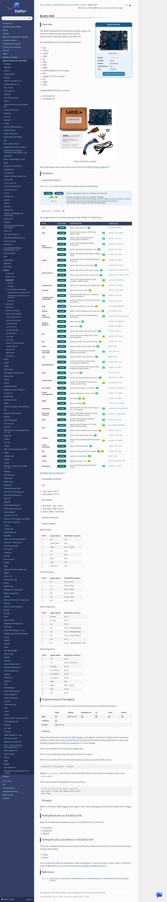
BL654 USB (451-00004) (13, 314)
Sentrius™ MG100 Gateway (15, 343)
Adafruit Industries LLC (13, 81)
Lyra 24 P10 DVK (11, 323)
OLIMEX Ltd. (8, 529)
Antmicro (7, 113)
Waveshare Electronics (12, 742)
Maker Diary (8, 482)
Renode (7, 603)
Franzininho (8, 376)
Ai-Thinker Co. (9, 91)
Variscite (7, 725)
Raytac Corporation (11, 593)
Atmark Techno (10, 130)
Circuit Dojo (8, 179)
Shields (7, 644)
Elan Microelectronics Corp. (14, 238)
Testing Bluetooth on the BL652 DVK (18, 292)
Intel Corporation (10, 420)
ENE (5, 257)
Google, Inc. (8, 393)
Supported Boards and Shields (15, 61)
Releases (6, 776)
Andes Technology (11, 110)
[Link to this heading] (56, 16)
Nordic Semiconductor (12, 509)
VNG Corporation (10, 738)
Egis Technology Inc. (12, 234)
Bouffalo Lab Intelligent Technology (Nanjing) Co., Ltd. (15, 151)
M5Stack (7, 471)
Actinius (7, 77)
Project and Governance (12, 47)
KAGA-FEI (7, 436)
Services (6, 33)
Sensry (6, 637)
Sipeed (6, 657)
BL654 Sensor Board (12, 310)
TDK (5, 684)
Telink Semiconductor (12, 691)
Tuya (5, 708)
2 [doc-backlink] (47, 878)
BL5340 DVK (10, 274)
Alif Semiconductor (11, 98)
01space (7, 64)
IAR (5, 410)
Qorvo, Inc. (8, 576)
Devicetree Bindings (10, 791)
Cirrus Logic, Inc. (10, 183)
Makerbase (8, 478)
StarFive (7, 674)
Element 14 (8, 244)
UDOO (6, 715)
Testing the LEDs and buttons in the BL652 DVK (18, 297)
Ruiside (7, 613)
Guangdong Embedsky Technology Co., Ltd (12, 249)
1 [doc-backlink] (45, 878)
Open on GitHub (87, 8)
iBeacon (46, 833)
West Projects (8, 795)
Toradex (7, 701)
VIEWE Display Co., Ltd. (13, 735)
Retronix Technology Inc (13, 607)
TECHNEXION (9, 688)
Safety (5, 54)
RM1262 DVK (10, 353)
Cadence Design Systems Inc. (15, 176)
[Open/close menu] (1, 61)
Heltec (6, 403)
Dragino (7, 222)
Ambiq (6, 101)
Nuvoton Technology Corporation (17, 519)
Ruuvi (6, 617)
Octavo (6, 525)
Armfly (6, 123)
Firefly (6, 363)
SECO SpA (7, 627)
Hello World (68, 748)
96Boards (7, 67)
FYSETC (6, 379)
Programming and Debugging (17, 289)
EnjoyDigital (8, 260)
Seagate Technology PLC (13, 623)
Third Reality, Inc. (10, 694)
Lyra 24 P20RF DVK (12, 330)
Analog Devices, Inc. (12, 84)
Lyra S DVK (9, 340)
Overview (10, 283)
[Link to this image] (118, 53)
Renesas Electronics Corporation (16, 600)
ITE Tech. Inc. (9, 423)
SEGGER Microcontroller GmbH (16, 634)
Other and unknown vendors (15, 539)
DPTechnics (8, 219)
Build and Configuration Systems (15, 37)
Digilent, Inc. (9, 210)
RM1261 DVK (10, 349)
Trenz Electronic (10, 704)
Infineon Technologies (12, 413)
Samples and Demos (10, 57)
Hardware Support (10, 40)
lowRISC (7, 459)
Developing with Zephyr (12, 27)
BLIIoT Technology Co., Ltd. (14, 159)
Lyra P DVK (9, 336)
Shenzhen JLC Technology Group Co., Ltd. (16, 431)
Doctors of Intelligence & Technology (13, 214)
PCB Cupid (8, 549)
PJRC (5, 566)
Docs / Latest (45, 5)
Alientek (7, 94)
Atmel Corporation (11, 134)
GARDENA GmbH (10, 386)
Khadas (7, 439)
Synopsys (7, 661)
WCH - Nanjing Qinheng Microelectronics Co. (13, 746)
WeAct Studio (9, 754)
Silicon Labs (8, 654)
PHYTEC (7, 556)
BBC (5, 140)
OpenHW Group (10, 532)
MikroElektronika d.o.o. (13, 495)
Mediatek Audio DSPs (12, 488)
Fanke (6, 359)
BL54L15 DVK (10, 277)
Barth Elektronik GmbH (13, 137)
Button (46, 857)
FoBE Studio (8, 369)
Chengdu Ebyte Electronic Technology (14, 226)
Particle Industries (11, 546)
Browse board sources (114, 74)
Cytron (6, 203)
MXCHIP (7, 502)
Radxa (6, 583)
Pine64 (6, 563)
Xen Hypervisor (10, 767)
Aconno (7, 71)
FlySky (6, 366)
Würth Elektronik (10, 750)
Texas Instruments (11, 698)
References (11, 301)
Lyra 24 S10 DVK (11, 333)
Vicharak (7, 731)
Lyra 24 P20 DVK (11, 327)
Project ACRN (9, 74)
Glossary (6, 798)
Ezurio (6, 270)
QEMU (6, 573)
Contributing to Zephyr (11, 44)
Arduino (7, 117)
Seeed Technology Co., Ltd (14, 630)
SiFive (6, 647)
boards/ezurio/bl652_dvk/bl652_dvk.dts (88, 866)
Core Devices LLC (10, 190)
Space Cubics (9, 620)
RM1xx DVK (10, 356)
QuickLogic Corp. (10, 579)
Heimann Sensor (10, 400)
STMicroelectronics (11, 671)
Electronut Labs (10, 241)
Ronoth (7, 610)
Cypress (7, 200)
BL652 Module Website (97, 167)
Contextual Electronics (12, 186)
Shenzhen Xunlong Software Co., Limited (16, 772)
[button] (29, 18)
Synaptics (7, 681)
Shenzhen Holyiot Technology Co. (17, 407)
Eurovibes (8, 267)
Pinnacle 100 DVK (11, 346)
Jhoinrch (7, 427)
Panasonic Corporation (13, 542)
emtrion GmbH (9, 253)
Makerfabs (8, 485)
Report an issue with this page (110, 8)
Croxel (6, 193)
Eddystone (47, 830)
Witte (6, 761)
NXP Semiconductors (12, 522)
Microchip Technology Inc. (14, 492)
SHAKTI (7, 640)
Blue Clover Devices (11, 144)
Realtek (7, 596)
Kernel (5, 30)
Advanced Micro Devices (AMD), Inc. (16, 105)
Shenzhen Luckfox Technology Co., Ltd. (15, 467)
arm (111, 66)
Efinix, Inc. (8, 231)
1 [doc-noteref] (109, 166)
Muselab (7, 498)
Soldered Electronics (12, 664)
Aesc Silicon (8, 88)
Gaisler (6, 383)
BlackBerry (8, 156)
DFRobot (7, 206)
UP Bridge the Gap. (11, 721)
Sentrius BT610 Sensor (13, 320)
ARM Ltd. (7, 120)
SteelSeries (8, 677)
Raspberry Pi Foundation (13, 590)
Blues (6, 163)
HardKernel (8, 396)
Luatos (6, 463)
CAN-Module (9, 173)
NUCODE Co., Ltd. (11, 515)
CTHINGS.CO (9, 196)
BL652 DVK (10, 280)
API (4, 785)
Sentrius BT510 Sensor (13, 317)
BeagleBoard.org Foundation (15, 147)
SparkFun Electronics (12, 667)
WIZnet (6, 764)
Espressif (7, 263)
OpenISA (7, 536)
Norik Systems (9, 512)
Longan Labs (9, 456)
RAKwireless (8, 586)
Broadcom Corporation (13, 166)
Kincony (7, 442)
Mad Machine (9, 475)
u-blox (6, 711)
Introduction (7, 23)
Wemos (7, 757)
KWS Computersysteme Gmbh (15, 449)
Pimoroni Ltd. (9, 559)
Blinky (45, 854)
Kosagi (6, 446)
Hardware (11, 286)
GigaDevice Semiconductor (14, 390)
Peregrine (8, 552)
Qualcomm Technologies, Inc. (15, 569)
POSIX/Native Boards (12, 505)
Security (6, 50)
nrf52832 (113, 69)
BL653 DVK (9, 304)
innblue (7, 417)
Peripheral (47, 828)
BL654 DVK (9, 307)
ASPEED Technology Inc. (13, 127)
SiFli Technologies (11, 650)
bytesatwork (8, 169)
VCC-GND (7, 728)
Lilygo (6, 452)
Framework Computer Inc (14, 373)
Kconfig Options (9, 788)
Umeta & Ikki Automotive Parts (16, 718)
